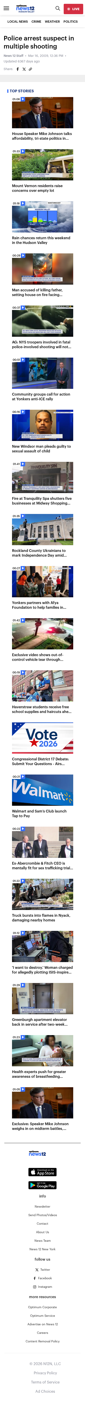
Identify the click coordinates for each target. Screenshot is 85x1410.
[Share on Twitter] (24, 69)
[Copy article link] (30, 69)
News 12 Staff (13, 56)
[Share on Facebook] (17, 69)
